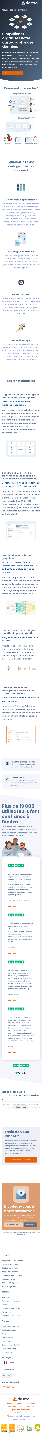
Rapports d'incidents (10, 1272)
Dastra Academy (9, 1348)
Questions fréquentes (11, 1316)
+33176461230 (8, 1387)
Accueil (5, 10)
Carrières (6, 1341)
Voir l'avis (12, 906)
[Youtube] (9, 1375)
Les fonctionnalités (18, 10)
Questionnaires (8, 1279)
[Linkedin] (4, 1375)
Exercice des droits (10, 1264)
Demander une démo (13, 73)
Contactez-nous (9, 1330)
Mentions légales (14, 1403)
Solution (5, 1297)
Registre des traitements (12, 1260)
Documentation (8, 1352)
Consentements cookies (12, 1275)
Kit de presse (7, 1337)
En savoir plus (21, 1107)
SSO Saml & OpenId (10, 1283)
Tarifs (4, 1304)
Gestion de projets (10, 1268)
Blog (4, 1334)
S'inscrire (29, 1225)
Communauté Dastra (11, 1345)
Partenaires (7, 1312)
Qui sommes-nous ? (10, 1326)
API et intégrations (9, 1286)
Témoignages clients (11, 1301)
